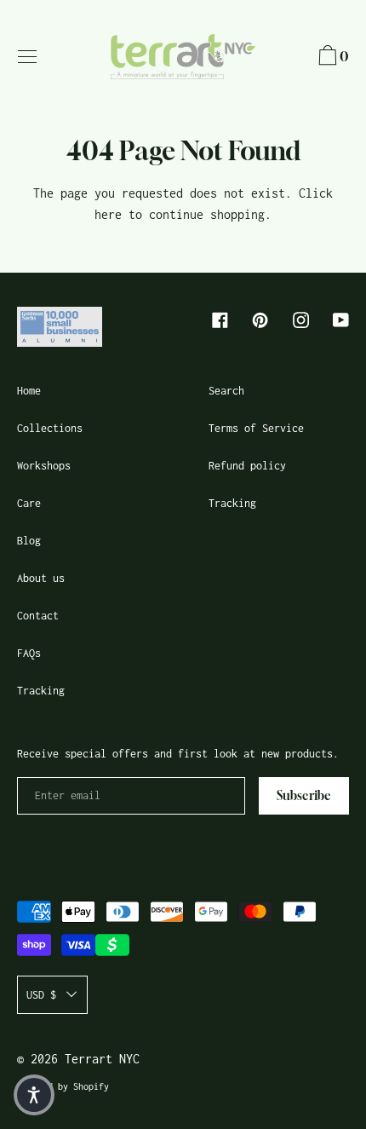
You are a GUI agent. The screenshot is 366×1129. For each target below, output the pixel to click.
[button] (331, 58)
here (108, 214)
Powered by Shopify (63, 1086)
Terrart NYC (102, 1058)
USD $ (41, 994)
